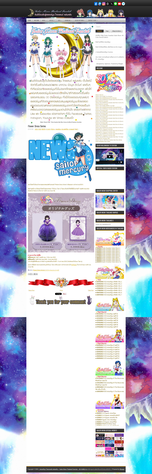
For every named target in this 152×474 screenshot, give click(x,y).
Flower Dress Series (37, 126)
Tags (107, 31)
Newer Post (31, 290)
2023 (39, 129)
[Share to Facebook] (35, 274)
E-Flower (74, 264)
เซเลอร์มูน (58, 129)
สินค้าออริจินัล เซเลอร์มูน (103, 42)
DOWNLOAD (68, 20)
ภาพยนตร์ (71, 129)
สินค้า (76, 129)
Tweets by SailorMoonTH (103, 224)
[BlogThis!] (31, 274)
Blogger (120, 63)
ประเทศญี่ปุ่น (64, 129)
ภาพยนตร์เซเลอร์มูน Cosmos (104, 52)
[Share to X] (33, 274)
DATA (60, 20)
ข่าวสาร (48, 129)
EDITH (44, 129)
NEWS (44, 20)
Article (52, 20)
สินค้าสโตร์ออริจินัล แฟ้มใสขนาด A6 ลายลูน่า (109, 47)
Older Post (90, 290)
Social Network (80, 20)
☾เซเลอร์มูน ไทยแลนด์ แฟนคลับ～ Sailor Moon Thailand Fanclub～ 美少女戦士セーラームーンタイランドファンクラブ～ (74, 469)
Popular (99, 31)
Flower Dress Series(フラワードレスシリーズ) (46, 270)
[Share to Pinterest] (37, 274)
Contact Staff (93, 20)
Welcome (36, 20)
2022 (36, 129)
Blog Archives (117, 31)
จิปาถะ (53, 129)
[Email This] (29, 274)
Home (29, 20)
